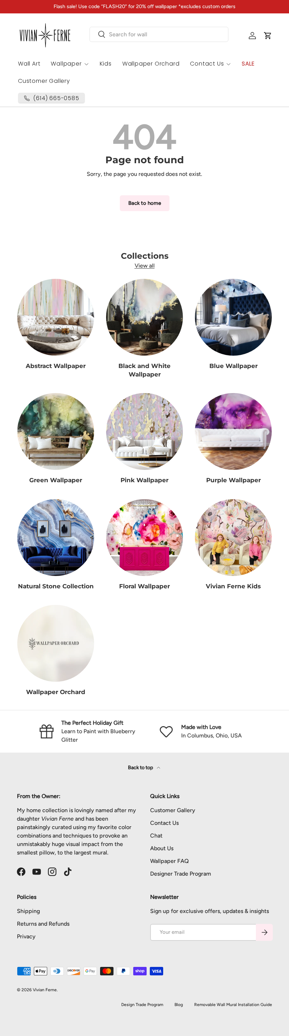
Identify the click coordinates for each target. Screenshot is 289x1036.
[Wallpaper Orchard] (55, 643)
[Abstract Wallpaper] (55, 317)
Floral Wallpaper (144, 586)
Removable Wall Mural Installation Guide (233, 1004)
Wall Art (29, 64)
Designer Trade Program (180, 873)
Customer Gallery (44, 81)
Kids (106, 64)
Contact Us (164, 823)
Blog (178, 1004)
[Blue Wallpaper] (233, 317)
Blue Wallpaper (233, 365)
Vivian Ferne (45, 989)
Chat (156, 835)
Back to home (144, 203)
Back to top (141, 768)
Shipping (28, 911)
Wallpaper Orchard (151, 64)
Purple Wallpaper (233, 480)
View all (145, 265)
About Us (161, 848)
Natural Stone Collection (56, 586)
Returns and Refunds (43, 923)
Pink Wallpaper (144, 480)
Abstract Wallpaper (56, 365)
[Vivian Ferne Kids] (233, 537)
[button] (268, 35)
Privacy (26, 936)
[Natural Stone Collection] (55, 537)
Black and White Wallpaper (144, 370)
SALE (248, 64)
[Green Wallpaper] (55, 431)
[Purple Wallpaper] (233, 431)
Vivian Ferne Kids (233, 586)
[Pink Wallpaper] (144, 431)
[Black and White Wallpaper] (144, 317)
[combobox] (159, 34)
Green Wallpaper (55, 480)
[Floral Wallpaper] (144, 537)
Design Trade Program (142, 1004)
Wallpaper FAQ (169, 861)
